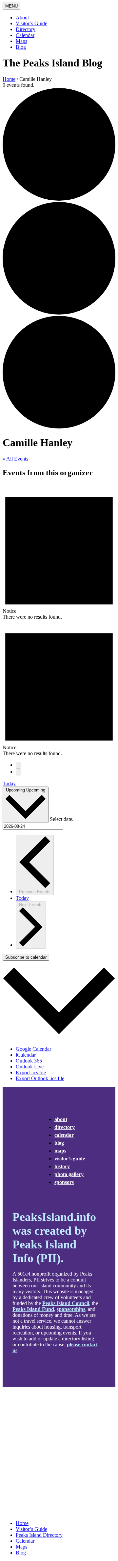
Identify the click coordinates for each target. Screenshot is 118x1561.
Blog (21, 47)
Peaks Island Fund (33, 1309)
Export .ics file (31, 1072)
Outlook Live (30, 1066)
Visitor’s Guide (31, 23)
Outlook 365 (29, 1060)
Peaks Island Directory (39, 1535)
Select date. (61, 819)
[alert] (59, 552)
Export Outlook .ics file (40, 1078)
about (60, 1119)
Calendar (25, 35)
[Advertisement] (59, 1453)
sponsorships (71, 1309)
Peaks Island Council (65, 1303)
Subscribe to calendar (26, 957)
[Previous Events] (18, 765)
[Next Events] (18, 772)
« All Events (15, 459)
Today (9, 783)
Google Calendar (33, 1049)
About (22, 17)
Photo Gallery (69, 1174)
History (62, 1166)
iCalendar (26, 1055)
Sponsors (64, 1182)
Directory (25, 29)
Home (9, 79)
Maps (21, 41)
